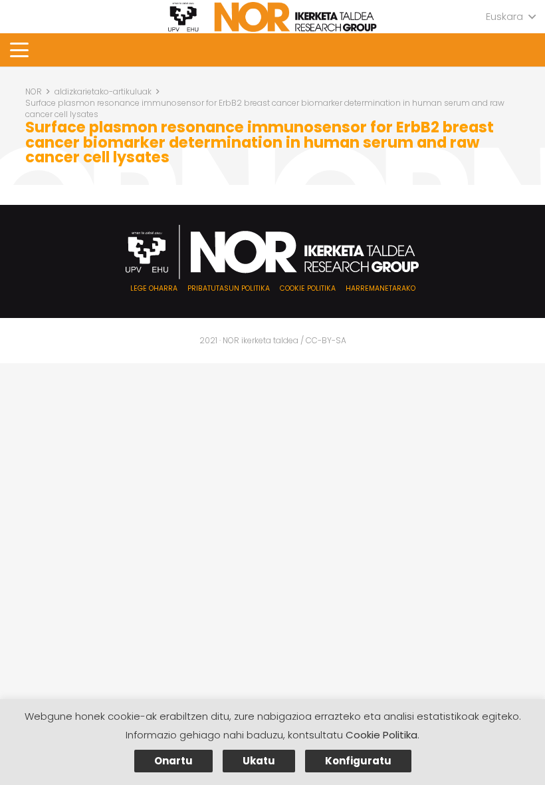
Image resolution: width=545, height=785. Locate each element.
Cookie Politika (381, 735)
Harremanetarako (380, 288)
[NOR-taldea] (272, 17)
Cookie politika (308, 288)
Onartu (173, 761)
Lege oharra (153, 288)
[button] (510, 17)
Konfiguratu (358, 761)
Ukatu (259, 761)
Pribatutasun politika (228, 288)
